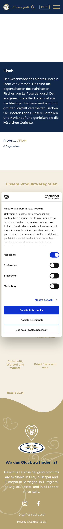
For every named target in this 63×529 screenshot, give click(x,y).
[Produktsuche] (32, 7)
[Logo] (16, 7)
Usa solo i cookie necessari (32, 329)
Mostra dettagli (44, 299)
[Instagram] (25, 503)
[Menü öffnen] (56, 7)
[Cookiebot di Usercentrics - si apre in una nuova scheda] (45, 197)
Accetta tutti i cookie (31, 310)
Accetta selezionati (31, 320)
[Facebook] (38, 503)
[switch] (54, 265)
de (43, 7)
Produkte (9, 140)
